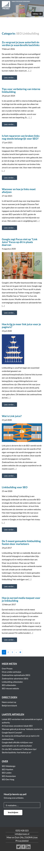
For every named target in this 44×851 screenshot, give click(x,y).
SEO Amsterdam (9, 776)
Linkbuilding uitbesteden (12, 682)
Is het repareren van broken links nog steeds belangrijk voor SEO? (20, 137)
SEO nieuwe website (10, 688)
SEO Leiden (6, 773)
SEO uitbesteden (9, 685)
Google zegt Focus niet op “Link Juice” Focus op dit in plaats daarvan (19, 242)
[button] (37, 14)
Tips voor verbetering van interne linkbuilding (21, 90)
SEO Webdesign (8, 766)
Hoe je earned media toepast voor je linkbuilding (21, 599)
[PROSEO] (22, 6)
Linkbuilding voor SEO (15, 487)
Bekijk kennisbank (9, 705)
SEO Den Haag (8, 779)
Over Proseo (7, 668)
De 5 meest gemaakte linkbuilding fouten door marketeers (21, 542)
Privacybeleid (22, 840)
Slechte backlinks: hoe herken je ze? (16, 752)
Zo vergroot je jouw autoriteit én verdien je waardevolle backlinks (20, 44)
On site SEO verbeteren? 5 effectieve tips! (19, 749)
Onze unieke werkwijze (11, 672)
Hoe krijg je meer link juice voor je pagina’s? (21, 325)
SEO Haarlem (7, 769)
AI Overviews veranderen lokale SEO (17, 726)
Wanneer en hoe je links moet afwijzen (19, 190)
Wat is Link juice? (12, 416)
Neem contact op (9, 702)
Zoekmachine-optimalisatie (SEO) (16, 675)
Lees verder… (9, 77)
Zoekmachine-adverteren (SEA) (15, 678)
